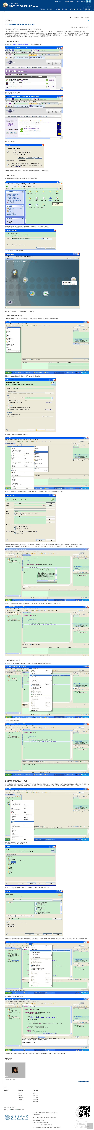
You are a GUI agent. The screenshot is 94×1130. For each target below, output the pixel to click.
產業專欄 (87, 9)
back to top (90, 1126)
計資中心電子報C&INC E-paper (23, 6)
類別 (82, 17)
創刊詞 (20, 1093)
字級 (87, 1)
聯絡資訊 (72, 1)
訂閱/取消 (78, 1)
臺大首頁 (61, 1)
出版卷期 (35, 1093)
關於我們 (50, 9)
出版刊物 (57, 9)
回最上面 (87, 1081)
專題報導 (72, 9)
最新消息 (42, 9)
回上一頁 (81, 1081)
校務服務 (64, 9)
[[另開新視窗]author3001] (15, 1070)
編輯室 (20, 1095)
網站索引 (90, 1)
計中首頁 (67, 1)
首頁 (73, 17)
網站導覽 (83, 1)
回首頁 (56, 1)
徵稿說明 (21, 1097)
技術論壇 (79, 9)
